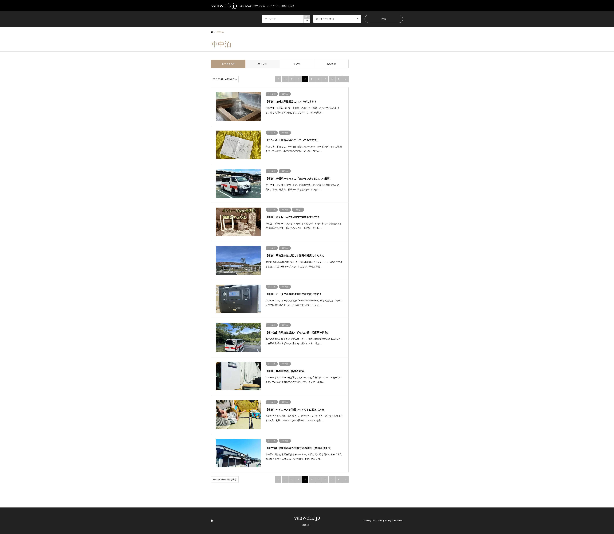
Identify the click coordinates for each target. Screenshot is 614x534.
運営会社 (306, 525)
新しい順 (262, 63)
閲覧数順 (331, 63)
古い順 (297, 63)
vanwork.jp (307, 518)
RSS (212, 520)
